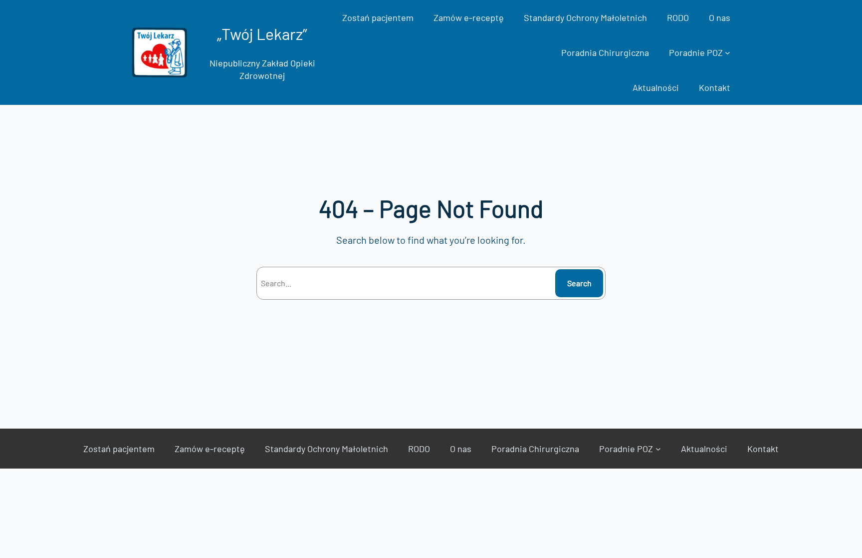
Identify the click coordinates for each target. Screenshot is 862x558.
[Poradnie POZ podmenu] (727, 52)
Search (579, 283)
